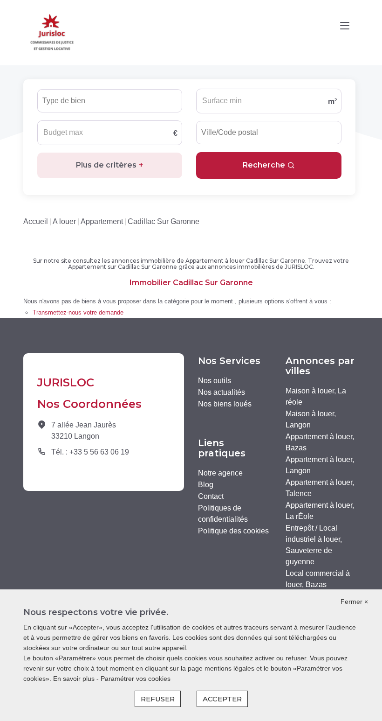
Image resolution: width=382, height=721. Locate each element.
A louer (64, 221)
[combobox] (109, 100)
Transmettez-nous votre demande (78, 312)
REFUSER (158, 698)
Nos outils (214, 381)
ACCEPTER (222, 698)
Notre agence (220, 473)
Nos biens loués (225, 404)
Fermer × (354, 601)
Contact (211, 496)
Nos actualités (221, 392)
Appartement (102, 221)
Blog (205, 485)
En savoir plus (74, 678)
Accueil (35, 221)
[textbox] (83, 98)
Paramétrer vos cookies (136, 678)
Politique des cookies (233, 531)
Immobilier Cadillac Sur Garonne (191, 282)
